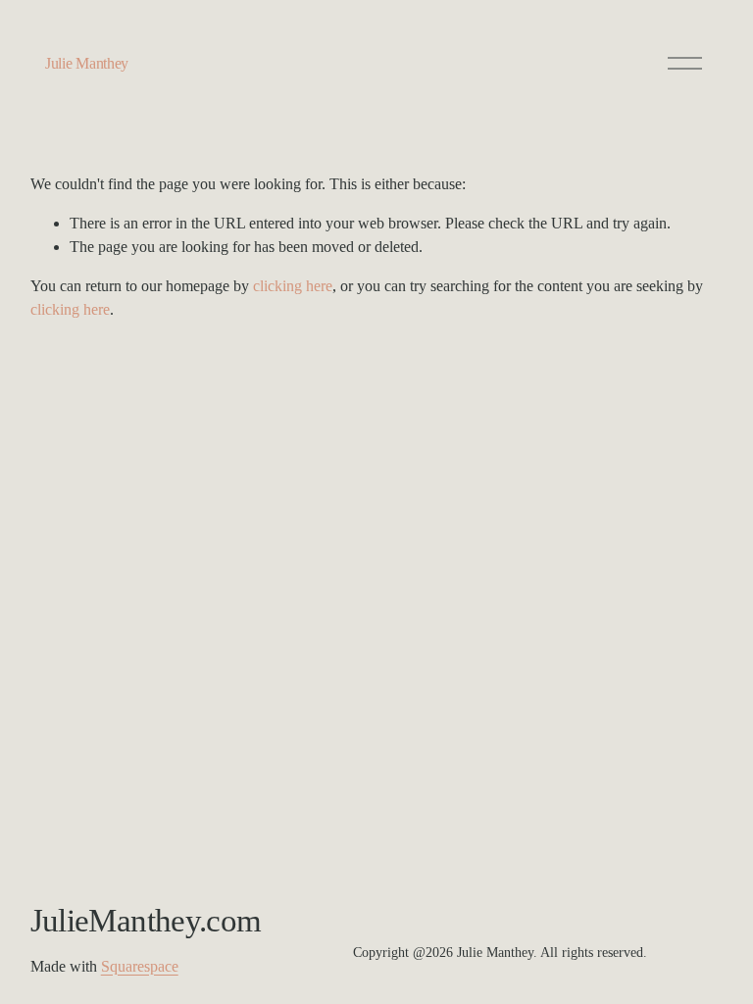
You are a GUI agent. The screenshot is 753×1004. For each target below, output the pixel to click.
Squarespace (139, 966)
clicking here (292, 285)
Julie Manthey (86, 63)
